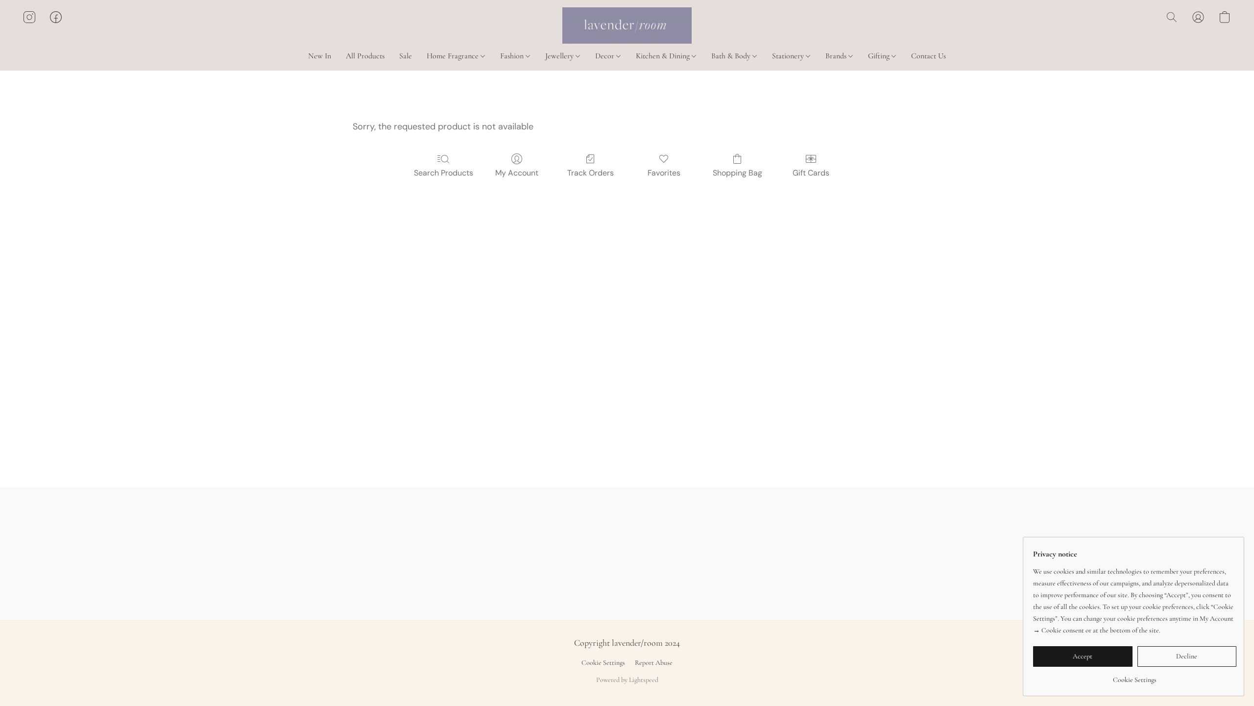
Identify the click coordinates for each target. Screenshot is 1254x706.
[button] (627, 25)
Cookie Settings (603, 662)
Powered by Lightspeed (627, 680)
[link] (1134, 676)
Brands (836, 56)
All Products (365, 56)
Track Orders (590, 173)
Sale (405, 56)
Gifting (880, 56)
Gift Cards (811, 173)
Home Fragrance (454, 56)
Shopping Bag (737, 173)
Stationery (789, 56)
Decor (605, 56)
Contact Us (928, 56)
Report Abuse (654, 662)
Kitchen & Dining (664, 56)
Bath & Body (731, 56)
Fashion (513, 56)
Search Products (443, 173)
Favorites (664, 173)
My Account (516, 173)
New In (319, 56)
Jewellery (560, 56)
